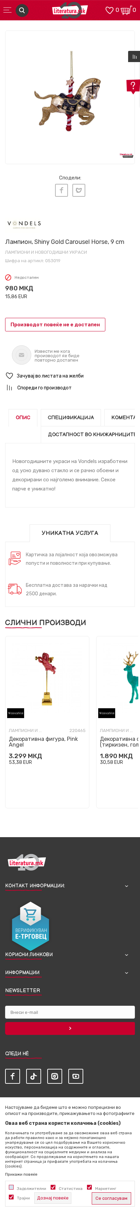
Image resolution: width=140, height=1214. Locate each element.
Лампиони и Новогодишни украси (46, 252)
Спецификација (71, 418)
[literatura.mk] (70, 12)
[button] (70, 376)
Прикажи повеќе (21, 1174)
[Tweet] (79, 190)
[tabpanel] (70, 95)
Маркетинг (105, 1189)
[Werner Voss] (15, 713)
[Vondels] (24, 224)
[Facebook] (61, 190)
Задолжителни (31, 1189)
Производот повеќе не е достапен (55, 325)
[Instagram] (55, 1076)
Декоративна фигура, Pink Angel (43, 742)
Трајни (23, 1198)
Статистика (71, 1189)
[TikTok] (33, 1076)
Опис (23, 418)
